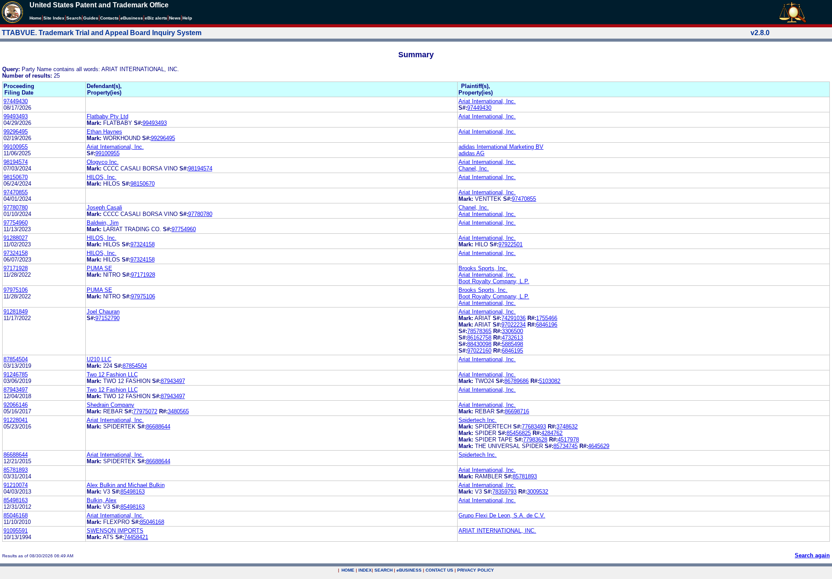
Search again (812, 555)
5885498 (512, 344)
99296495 (15, 131)
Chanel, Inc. (473, 168)
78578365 (479, 331)
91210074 (15, 485)
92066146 (15, 405)
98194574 (15, 162)
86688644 (158, 426)
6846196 (546, 324)
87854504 (15, 359)
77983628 (535, 439)
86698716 (517, 411)
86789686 (516, 381)
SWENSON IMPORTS (115, 530)
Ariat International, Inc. (487, 101)
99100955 (15, 147)
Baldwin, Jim (103, 222)
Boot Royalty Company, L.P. (493, 281)
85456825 (519, 433)
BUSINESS (409, 570)
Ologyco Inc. (103, 162)
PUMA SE (99, 268)
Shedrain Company (110, 405)
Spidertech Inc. (477, 420)
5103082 (549, 381)
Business (131, 18)
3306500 (512, 331)
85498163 (132, 491)
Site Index (54, 18)
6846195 (512, 350)
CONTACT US (439, 570)
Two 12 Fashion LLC (112, 374)
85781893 (15, 470)
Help (187, 18)
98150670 (15, 177)
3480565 (178, 411)
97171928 (15, 268)
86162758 (479, 337)
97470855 (15, 192)
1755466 (546, 318)
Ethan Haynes (104, 131)
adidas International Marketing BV (500, 147)
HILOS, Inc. (102, 177)
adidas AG (471, 153)
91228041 (15, 420)
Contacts (109, 18)
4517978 (568, 439)
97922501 (510, 244)
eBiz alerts (156, 18)
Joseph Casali (104, 207)
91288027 (15, 238)
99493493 (15, 116)
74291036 (513, 318)
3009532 (537, 491)
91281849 (15, 311)
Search (73, 18)
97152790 (107, 318)
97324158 (142, 244)
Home (35, 18)
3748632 (567, 426)
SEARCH (383, 570)
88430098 (479, 344)
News (175, 18)
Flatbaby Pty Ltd (107, 116)
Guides (90, 18)
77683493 (534, 426)
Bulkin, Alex (102, 500)
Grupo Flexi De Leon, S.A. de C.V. (501, 515)
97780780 (15, 207)
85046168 (15, 515)
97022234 (513, 324)
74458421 (136, 537)
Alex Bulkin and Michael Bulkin (126, 485)
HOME (347, 570)
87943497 (173, 381)
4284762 (551, 433)
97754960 (15, 222)
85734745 (565, 446)
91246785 (15, 374)
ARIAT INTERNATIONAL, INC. (497, 530)
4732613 (512, 337)
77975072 (145, 411)
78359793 (504, 491)
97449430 (15, 101)
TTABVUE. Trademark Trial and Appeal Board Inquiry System (102, 32)
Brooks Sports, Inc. (482, 268)
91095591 (15, 530)
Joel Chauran (103, 311)
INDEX (365, 570)
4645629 (598, 446)
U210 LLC (99, 359)
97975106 (15, 290)
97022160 (479, 350)
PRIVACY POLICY (475, 570)
